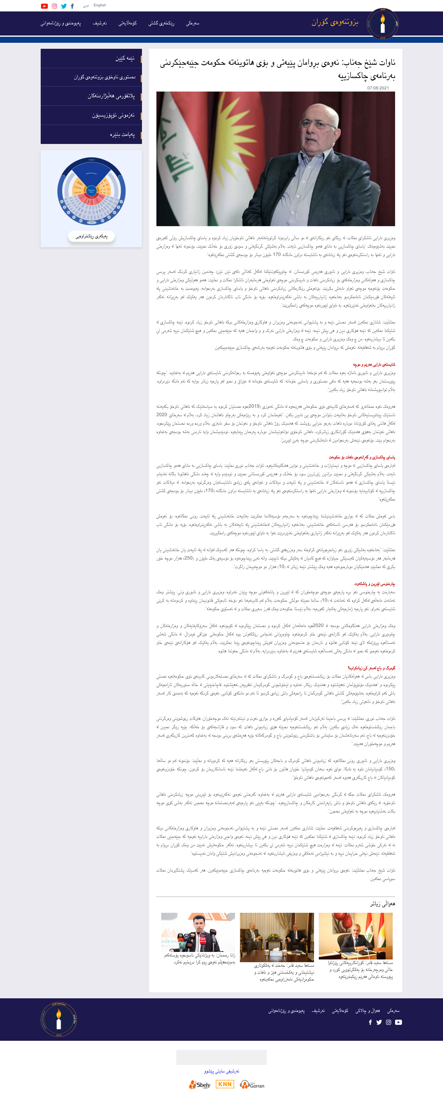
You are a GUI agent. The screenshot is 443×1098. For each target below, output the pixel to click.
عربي (86, 5)
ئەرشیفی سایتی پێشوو (221, 1071)
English (100, 5)
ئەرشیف (100, 23)
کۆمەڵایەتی (128, 23)
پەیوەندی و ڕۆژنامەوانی (61, 23)
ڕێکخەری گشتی (161, 23)
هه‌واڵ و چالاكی (368, 1010)
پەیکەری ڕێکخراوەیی (91, 236)
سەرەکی (192, 23)
